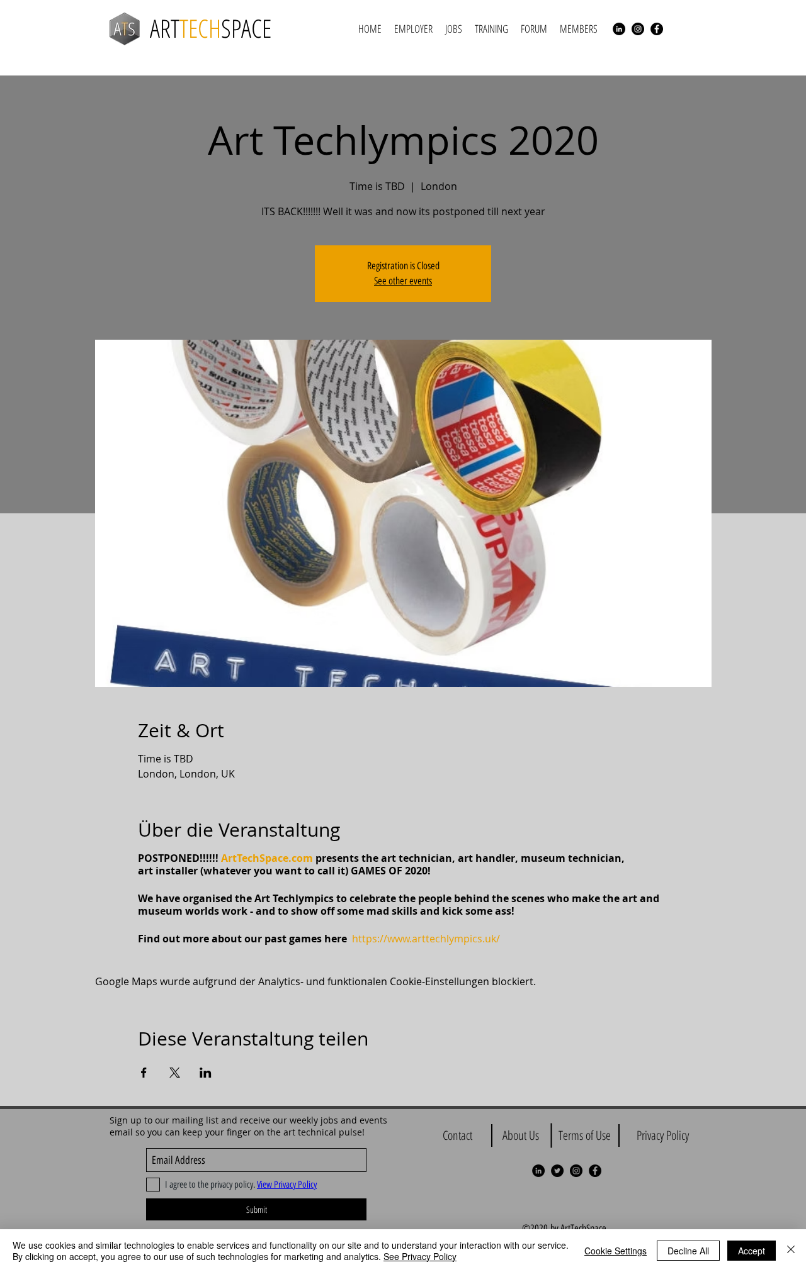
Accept (751, 1250)
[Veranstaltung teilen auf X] (175, 1073)
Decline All (688, 1250)
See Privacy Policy (420, 1256)
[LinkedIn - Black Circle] (619, 29)
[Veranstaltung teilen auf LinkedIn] (206, 1073)
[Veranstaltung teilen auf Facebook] (144, 1073)
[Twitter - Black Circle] (557, 1170)
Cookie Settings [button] (615, 1250)
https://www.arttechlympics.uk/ (426, 939)
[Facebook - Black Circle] (656, 29)
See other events (403, 281)
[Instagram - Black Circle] (638, 29)
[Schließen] (790, 1250)
